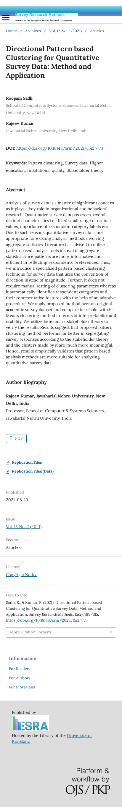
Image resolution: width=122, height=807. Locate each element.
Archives (33, 30)
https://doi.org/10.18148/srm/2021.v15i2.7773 (59, 148)
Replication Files (27, 462)
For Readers (19, 668)
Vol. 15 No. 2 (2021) (65, 30)
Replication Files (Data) (33, 471)
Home (11, 30)
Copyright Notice (21, 574)
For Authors (19, 677)
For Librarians (22, 687)
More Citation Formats (31, 632)
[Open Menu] (6, 17)
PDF (18, 438)
